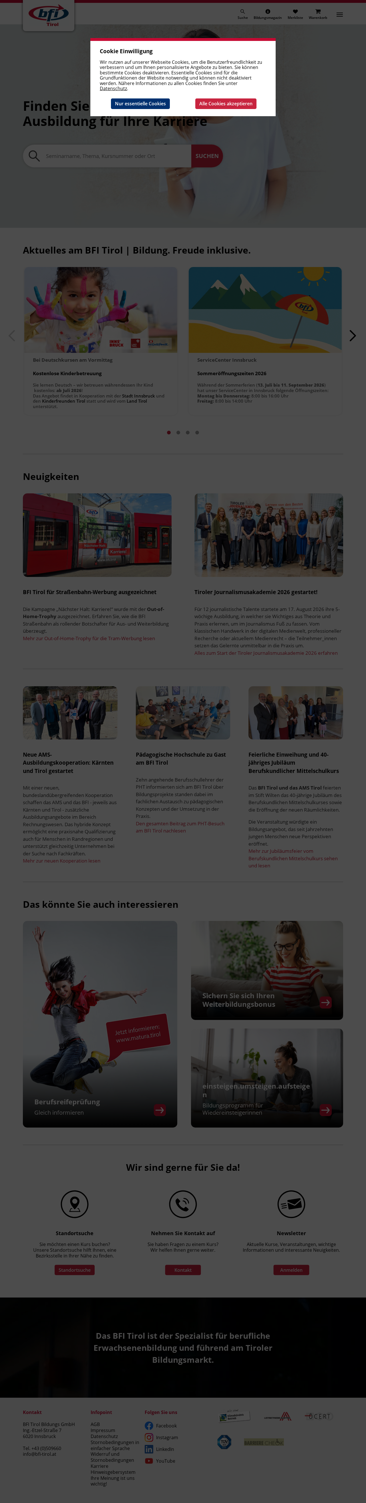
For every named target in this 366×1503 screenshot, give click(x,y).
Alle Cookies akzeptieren (225, 103)
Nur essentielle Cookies (140, 103)
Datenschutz (113, 88)
